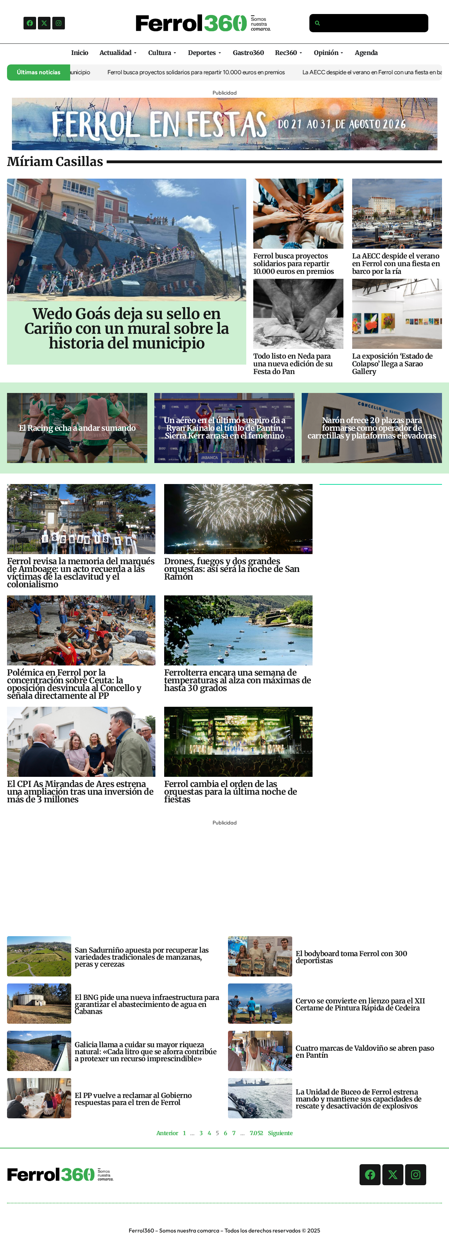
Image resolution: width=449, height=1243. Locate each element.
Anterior (167, 1133)
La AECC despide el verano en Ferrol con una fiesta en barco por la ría (361, 72)
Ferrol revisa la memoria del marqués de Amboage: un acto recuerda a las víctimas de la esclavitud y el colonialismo (80, 573)
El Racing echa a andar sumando (77, 428)
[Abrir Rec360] (301, 52)
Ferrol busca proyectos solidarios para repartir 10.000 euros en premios (169, 72)
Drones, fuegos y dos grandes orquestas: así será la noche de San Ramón (232, 569)
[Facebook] (30, 23)
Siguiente (280, 1133)
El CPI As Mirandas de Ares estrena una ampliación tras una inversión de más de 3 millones (80, 792)
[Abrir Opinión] (342, 52)
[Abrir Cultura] (175, 52)
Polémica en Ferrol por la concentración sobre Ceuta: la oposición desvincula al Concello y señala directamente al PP (74, 684)
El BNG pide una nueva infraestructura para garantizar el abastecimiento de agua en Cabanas (147, 1004)
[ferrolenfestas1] (224, 148)
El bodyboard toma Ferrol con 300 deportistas (351, 957)
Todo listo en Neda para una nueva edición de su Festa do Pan (293, 364)
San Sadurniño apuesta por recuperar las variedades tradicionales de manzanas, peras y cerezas (142, 957)
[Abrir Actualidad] (135, 52)
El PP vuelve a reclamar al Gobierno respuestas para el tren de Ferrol (133, 1099)
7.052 (256, 1133)
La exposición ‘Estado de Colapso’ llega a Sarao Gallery (392, 364)
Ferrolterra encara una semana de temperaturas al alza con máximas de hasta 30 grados (237, 680)
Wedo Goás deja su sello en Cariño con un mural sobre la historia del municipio (127, 328)
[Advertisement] (217, 877)
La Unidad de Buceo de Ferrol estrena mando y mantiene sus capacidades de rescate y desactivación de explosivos (359, 1098)
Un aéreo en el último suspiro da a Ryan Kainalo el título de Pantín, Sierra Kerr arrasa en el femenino (224, 428)
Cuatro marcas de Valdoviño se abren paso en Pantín (365, 1051)
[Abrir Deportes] (220, 52)
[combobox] (369, 23)
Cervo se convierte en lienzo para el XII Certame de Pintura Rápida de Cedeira (360, 1004)
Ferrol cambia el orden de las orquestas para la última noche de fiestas (230, 792)
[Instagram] (58, 23)
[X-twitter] (44, 23)
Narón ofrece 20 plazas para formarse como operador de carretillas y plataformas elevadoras (372, 428)
